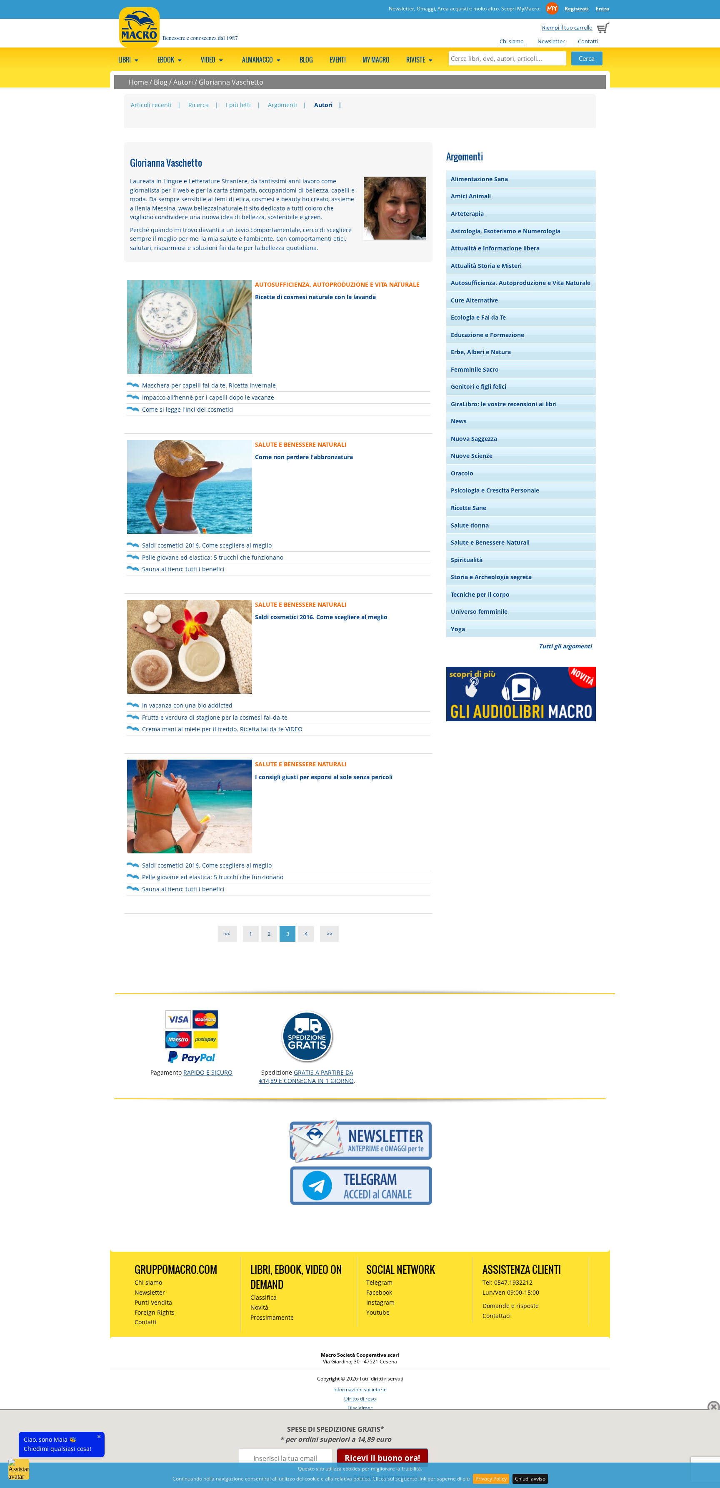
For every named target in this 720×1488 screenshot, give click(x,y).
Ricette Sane (468, 508)
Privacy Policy (491, 1478)
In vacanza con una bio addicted (187, 705)
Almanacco (258, 59)
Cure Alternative (474, 300)
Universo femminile (479, 611)
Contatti (588, 41)
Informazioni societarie (360, 1389)
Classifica (263, 1297)
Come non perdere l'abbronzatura (304, 457)
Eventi (338, 59)
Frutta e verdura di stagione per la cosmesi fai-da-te (215, 717)
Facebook (379, 1292)
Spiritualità (466, 560)
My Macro (376, 59)
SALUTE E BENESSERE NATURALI (301, 444)
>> (329, 934)
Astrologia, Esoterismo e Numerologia (505, 231)
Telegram (379, 1282)
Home (138, 82)
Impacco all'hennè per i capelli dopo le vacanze (208, 397)
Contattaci (496, 1316)
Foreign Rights (155, 1312)
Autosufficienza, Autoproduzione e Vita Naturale (520, 283)
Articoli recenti (151, 105)
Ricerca (198, 105)
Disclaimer (360, 1407)
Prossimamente (272, 1317)
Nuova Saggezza (474, 439)
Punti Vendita (153, 1302)
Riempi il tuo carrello (567, 27)
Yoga (458, 629)
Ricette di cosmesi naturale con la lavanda (315, 297)
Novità (259, 1307)
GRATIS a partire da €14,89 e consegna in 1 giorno (306, 1076)
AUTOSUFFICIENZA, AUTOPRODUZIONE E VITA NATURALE (337, 284)
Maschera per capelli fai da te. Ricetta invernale (209, 385)
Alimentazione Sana (479, 179)
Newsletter (551, 41)
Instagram (380, 1302)
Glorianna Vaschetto (231, 82)
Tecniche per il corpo (480, 594)
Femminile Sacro (475, 369)
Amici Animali (471, 196)
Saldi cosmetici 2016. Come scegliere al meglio (207, 545)
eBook (166, 59)
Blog (306, 59)
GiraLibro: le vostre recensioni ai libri (504, 404)
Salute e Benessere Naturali (490, 542)
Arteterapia (467, 214)
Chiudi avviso (530, 1478)
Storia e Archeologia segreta (491, 577)
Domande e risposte (510, 1306)
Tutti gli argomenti (565, 646)
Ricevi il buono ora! (382, 1457)
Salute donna (470, 525)
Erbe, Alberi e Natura (481, 352)
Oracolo (462, 473)
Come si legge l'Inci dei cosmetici (188, 409)
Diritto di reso (360, 1398)
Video (209, 59)
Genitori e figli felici (478, 386)
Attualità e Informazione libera (495, 248)
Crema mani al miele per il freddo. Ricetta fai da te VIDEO (222, 729)
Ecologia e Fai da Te (478, 317)
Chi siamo (512, 41)
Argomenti (282, 105)
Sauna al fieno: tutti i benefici (183, 569)
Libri (125, 59)
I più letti (238, 105)
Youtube (378, 1312)
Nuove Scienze (471, 456)
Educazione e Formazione (487, 335)
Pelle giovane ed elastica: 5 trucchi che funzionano (212, 557)
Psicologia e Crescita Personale (495, 490)
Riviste (416, 59)
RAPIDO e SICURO (207, 1072)
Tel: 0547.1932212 (507, 1282)
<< (227, 934)
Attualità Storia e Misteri (486, 266)
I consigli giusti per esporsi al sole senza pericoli (323, 777)
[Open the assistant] (18, 1469)
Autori (183, 82)
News (459, 421)
